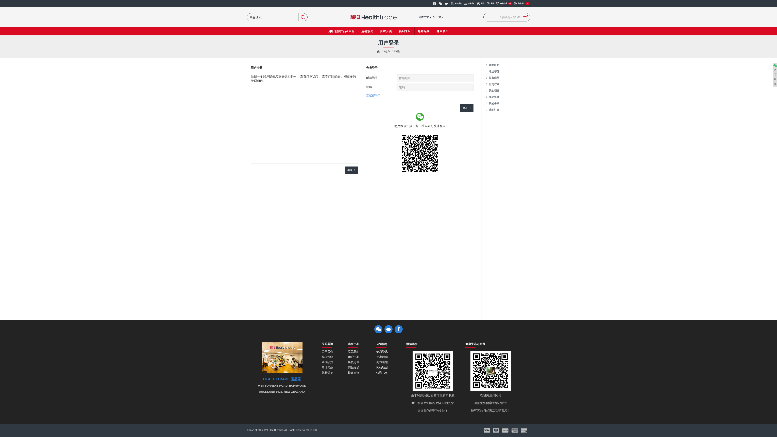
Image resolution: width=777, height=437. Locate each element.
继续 (349, 170)
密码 (369, 87)
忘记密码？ (373, 95)
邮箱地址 (372, 77)
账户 (387, 51)
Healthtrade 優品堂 (282, 379)
